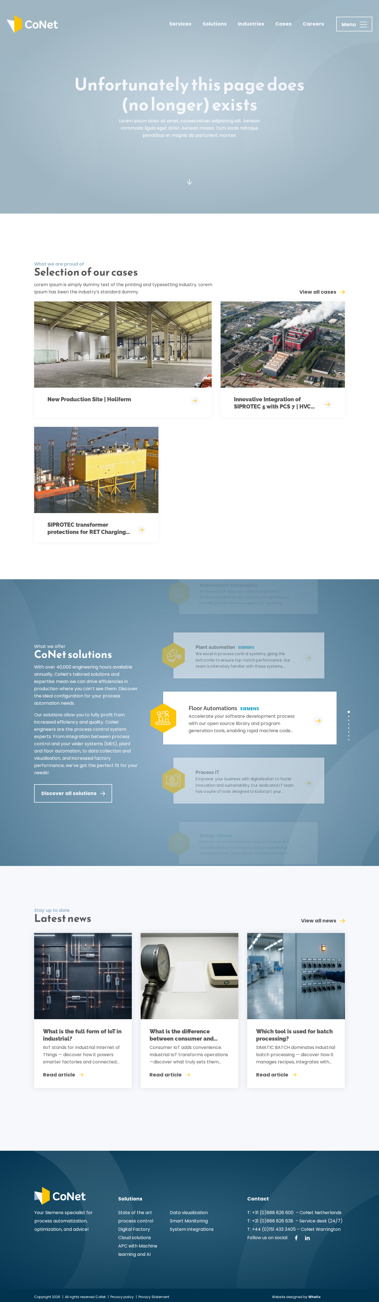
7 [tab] (348, 735)
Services (180, 23)
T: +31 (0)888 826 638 (271, 1221)
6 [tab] (348, 731)
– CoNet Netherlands (318, 1212)
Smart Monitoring (189, 1221)
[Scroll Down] (189, 178)
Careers (313, 23)
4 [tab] (348, 724)
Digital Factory (134, 1229)
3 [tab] (348, 720)
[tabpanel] (242, 718)
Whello (314, 1296)
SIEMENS (249, 709)
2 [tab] (348, 716)
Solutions (215, 23)
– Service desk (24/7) (319, 1221)
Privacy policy (122, 1296)
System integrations (192, 1229)
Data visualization (189, 1212)
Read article (59, 1074)
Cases (283, 23)
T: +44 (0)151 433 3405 (271, 1229)
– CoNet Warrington (318, 1229)
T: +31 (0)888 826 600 (271, 1212)
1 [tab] (349, 712)
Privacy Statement (153, 1296)
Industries (251, 23)
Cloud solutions (134, 1237)
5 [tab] (348, 728)
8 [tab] (348, 739)
